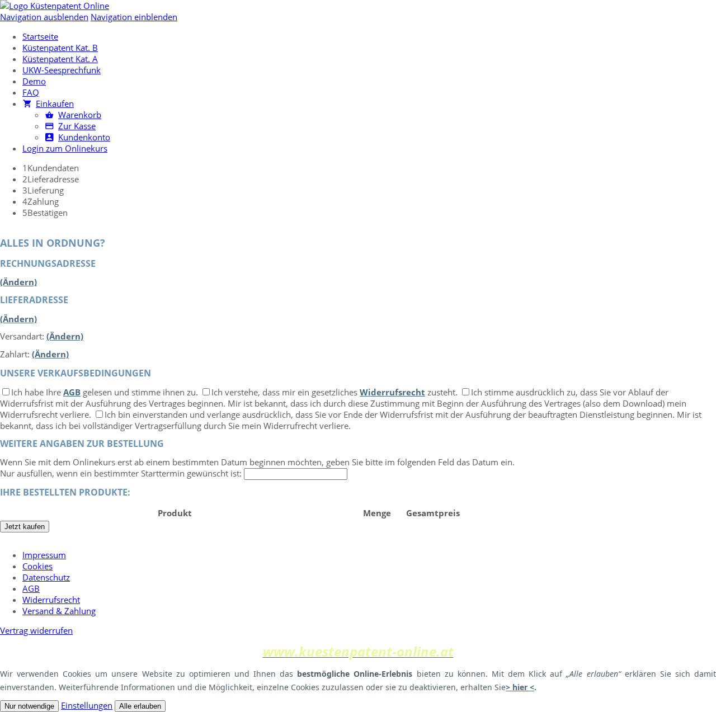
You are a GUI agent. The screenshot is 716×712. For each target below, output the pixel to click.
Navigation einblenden (134, 16)
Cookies (37, 566)
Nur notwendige (29, 706)
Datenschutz (46, 577)
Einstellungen (86, 705)
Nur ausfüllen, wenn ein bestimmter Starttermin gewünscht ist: (121, 473)
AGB (72, 392)
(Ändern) (18, 281)
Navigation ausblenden (44, 16)
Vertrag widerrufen (36, 630)
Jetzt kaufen (24, 526)
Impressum (44, 554)
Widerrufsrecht (392, 392)
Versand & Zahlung (59, 610)
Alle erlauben (140, 706)
